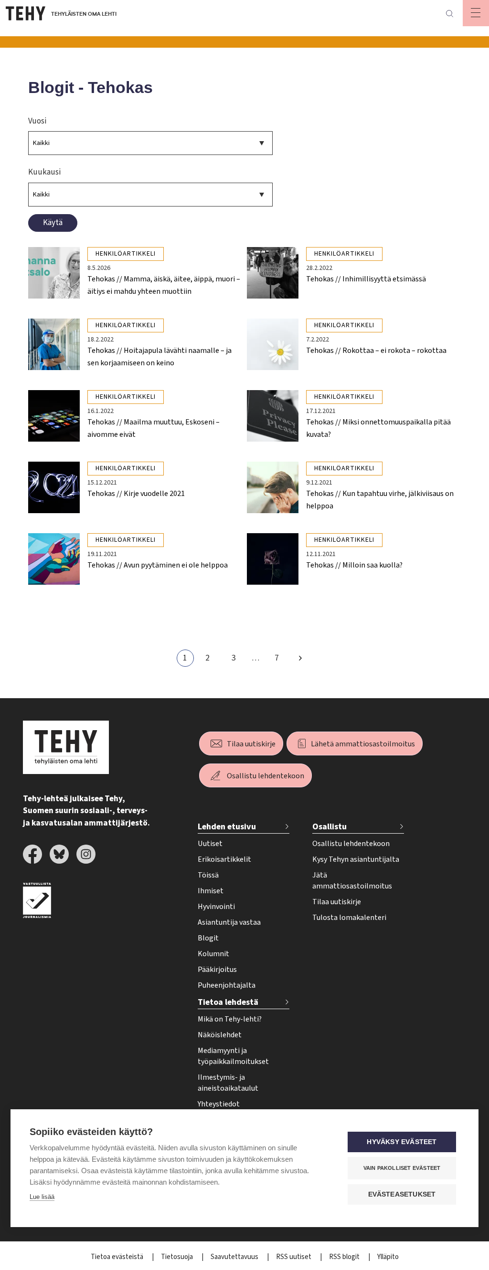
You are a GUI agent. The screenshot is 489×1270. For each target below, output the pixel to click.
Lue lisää (42, 1196)
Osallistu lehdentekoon (265, 776)
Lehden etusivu (227, 827)
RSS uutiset (294, 1257)
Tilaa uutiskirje (251, 744)
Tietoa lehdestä (228, 1002)
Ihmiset (210, 891)
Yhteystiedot (219, 1104)
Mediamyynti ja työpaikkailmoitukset (233, 1056)
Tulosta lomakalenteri (349, 917)
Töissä (208, 875)
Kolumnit (213, 954)
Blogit (208, 938)
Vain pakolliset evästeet (402, 1168)
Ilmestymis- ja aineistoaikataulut (228, 1083)
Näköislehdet (220, 1035)
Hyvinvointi (216, 906)
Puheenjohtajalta (226, 985)
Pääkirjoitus (217, 969)
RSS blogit (345, 1257)
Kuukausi (44, 172)
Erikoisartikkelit (224, 859)
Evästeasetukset (402, 1194)
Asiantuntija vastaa (229, 922)
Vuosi (37, 121)
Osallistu (329, 827)
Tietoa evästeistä (118, 1257)
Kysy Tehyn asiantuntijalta (355, 859)
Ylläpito (388, 1257)
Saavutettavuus (235, 1257)
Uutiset (210, 843)
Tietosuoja (177, 1257)
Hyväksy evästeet (401, 1142)
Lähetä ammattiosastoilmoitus (363, 744)
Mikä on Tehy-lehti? (230, 1019)
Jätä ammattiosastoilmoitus (352, 880)
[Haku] (449, 13)
